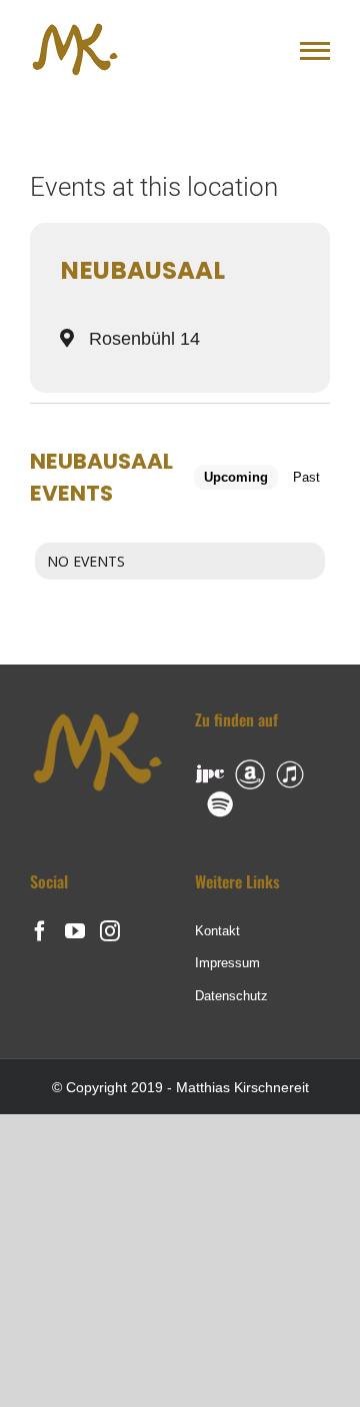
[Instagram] (110, 931)
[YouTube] (75, 931)
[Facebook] (40, 931)
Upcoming (236, 477)
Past (306, 477)
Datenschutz (231, 995)
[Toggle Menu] (315, 51)
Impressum (227, 962)
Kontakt (217, 930)
